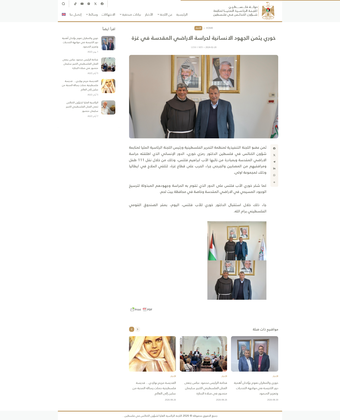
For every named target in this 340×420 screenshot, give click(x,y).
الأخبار (198, 28)
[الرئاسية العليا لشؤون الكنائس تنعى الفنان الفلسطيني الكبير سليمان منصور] (108, 107)
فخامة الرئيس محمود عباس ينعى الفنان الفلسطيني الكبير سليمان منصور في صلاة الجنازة (206, 388)
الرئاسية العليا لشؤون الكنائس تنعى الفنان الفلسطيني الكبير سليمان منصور (82, 106)
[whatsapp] (274, 175)
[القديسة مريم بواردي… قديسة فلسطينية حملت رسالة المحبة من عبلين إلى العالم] (152, 354)
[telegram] (274, 162)
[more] (274, 182)
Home (209, 28)
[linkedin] (274, 168)
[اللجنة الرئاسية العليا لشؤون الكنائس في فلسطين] (243, 10)
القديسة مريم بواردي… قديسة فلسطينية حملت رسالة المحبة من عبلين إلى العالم (154, 388)
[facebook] (274, 148)
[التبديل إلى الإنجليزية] (64, 14)
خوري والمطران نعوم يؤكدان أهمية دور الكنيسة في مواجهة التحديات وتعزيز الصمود (256, 388)
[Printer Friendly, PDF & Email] (141, 310)
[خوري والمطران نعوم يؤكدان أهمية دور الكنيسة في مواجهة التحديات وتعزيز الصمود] (254, 354)
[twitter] (274, 155)
